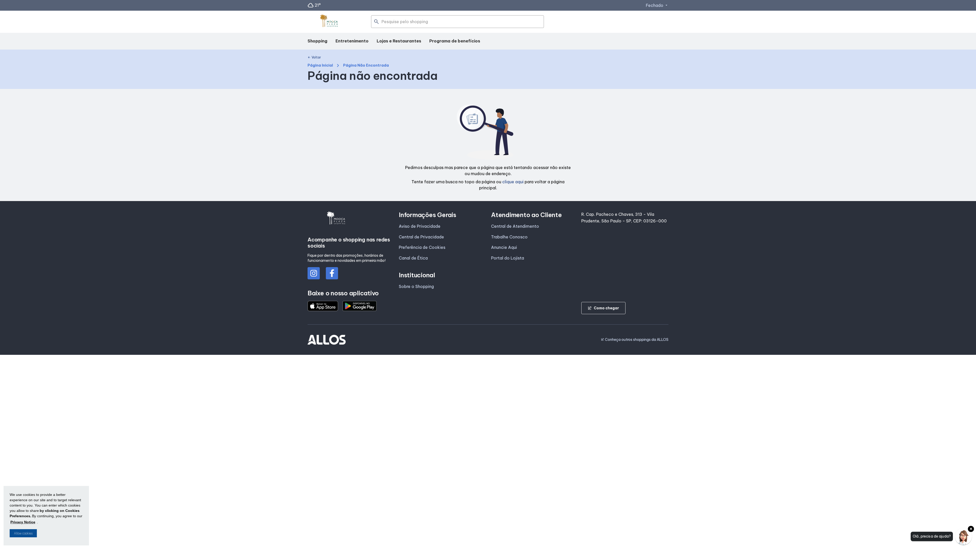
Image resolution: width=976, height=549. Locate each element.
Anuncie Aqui (504, 247)
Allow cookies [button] (23, 533)
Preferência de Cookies (422, 247)
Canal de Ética (413, 258)
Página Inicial (320, 65)
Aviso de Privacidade (419, 226)
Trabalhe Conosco (509, 236)
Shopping (317, 40)
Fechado (657, 5)
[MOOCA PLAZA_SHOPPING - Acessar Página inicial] (329, 22)
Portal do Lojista (507, 258)
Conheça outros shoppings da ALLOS (634, 339)
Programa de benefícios (454, 40)
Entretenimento (352, 40)
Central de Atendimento (515, 226)
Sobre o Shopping (416, 286)
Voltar (314, 57)
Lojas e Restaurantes (399, 40)
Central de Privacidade (421, 236)
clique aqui (513, 181)
